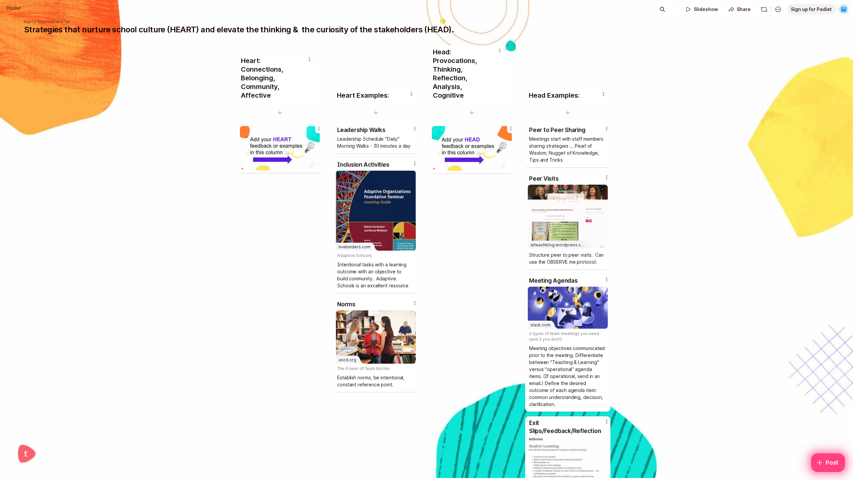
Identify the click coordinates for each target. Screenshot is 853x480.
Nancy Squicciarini (42, 21)
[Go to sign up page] (843, 9)
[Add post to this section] (280, 113)
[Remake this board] (764, 9)
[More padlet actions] (778, 9)
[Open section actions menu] (309, 59)
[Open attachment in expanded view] (280, 148)
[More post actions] (319, 128)
